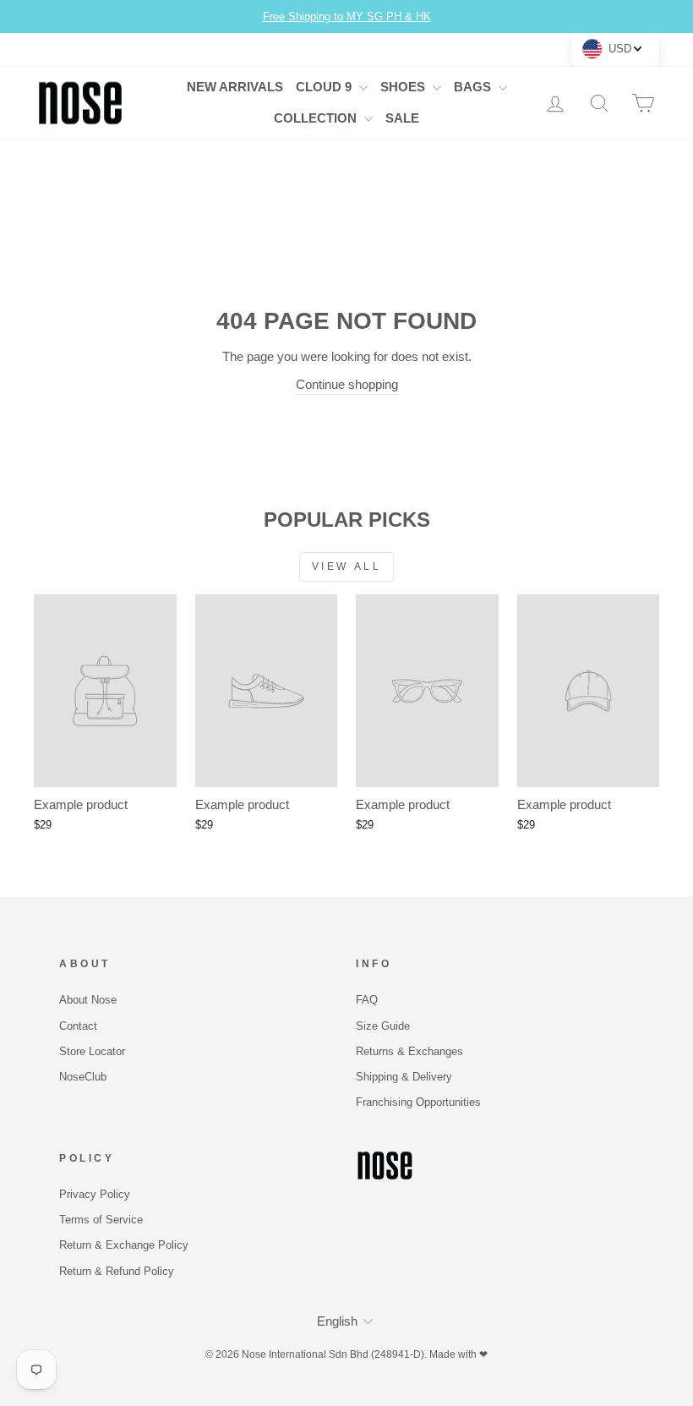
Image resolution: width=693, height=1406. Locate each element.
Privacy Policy (94, 1194)
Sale (402, 118)
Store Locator (92, 1051)
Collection (317, 118)
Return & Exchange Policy (123, 1245)
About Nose (88, 999)
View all (347, 566)
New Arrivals (235, 86)
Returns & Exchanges (409, 1051)
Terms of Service (101, 1219)
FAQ (367, 999)
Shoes (404, 86)
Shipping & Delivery (404, 1076)
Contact (78, 1026)
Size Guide (383, 1026)
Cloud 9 (325, 86)
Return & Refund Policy (116, 1271)
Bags (474, 86)
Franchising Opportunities (418, 1102)
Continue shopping (347, 384)
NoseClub (82, 1076)
